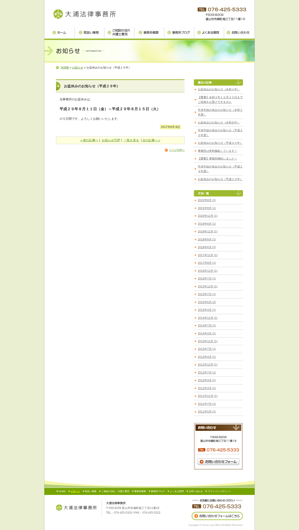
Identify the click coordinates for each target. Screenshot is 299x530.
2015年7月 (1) (207, 294)
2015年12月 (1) (207, 286)
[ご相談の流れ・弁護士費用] (119, 33)
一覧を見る (131, 140)
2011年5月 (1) (207, 411)
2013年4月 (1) (207, 357)
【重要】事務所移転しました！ (217, 158)
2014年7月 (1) (207, 325)
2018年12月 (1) (207, 231)
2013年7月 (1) (207, 349)
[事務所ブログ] (179, 33)
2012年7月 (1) (207, 372)
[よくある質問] (209, 33)
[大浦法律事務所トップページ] (59, 33)
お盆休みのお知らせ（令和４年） (219, 89)
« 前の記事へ (89, 140)
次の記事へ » (151, 140)
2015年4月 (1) (207, 310)
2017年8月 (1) (207, 263)
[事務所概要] (149, 33)
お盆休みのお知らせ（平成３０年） (220, 143)
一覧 (206, 193)
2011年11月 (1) (207, 396)
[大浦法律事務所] (76, 507)
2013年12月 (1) (207, 341)
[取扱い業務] (89, 33)
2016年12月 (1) (207, 270)
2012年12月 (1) (207, 364)
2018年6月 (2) (207, 247)
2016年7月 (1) (207, 278)
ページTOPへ (177, 150)
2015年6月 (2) (207, 302)
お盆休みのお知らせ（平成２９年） (220, 179)
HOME (65, 67)
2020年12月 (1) (207, 216)
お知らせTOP (111, 140)
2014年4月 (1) (207, 333)
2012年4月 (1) (207, 380)
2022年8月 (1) (207, 200)
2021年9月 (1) (207, 208)
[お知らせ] (84, 13)
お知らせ (77, 67)
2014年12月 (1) (207, 317)
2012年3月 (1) (207, 388)
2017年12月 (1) (207, 255)
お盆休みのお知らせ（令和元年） (219, 122)
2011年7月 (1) (207, 404)
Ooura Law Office (211, 525)
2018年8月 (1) (207, 239)
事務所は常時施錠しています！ (217, 150)
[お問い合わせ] (239, 33)
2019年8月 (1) (207, 223)
